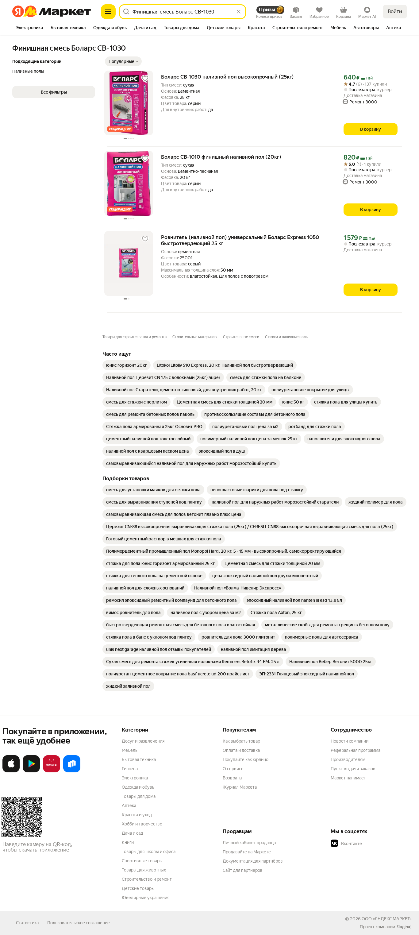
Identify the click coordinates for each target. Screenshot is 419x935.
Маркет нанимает (348, 777)
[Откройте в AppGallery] (51, 771)
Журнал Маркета (240, 787)
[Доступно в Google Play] (31, 771)
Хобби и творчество (142, 823)
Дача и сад (132, 833)
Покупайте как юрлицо (245, 759)
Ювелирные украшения (145, 897)
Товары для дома (139, 796)
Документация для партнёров (253, 861)
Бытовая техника (139, 759)
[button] (123, 61)
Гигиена (130, 768)
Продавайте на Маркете (247, 851)
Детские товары (138, 888)
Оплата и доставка (241, 750)
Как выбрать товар (241, 741)
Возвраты (232, 777)
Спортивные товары (142, 860)
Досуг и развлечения (143, 741)
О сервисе (233, 768)
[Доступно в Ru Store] (71, 771)
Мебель (129, 750)
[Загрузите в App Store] (11, 771)
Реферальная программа (355, 750)
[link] (126, 365)
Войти (395, 11)
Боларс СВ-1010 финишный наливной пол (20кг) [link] (221, 157)
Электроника (135, 777)
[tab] (29, 28)
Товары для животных (144, 869)
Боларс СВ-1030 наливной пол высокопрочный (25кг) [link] (227, 77)
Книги (128, 842)
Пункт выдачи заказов (353, 768)
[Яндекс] (404, 926)
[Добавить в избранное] (145, 78)
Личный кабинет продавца (249, 842)
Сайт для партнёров (243, 870)
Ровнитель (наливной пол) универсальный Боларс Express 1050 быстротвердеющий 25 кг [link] (240, 240)
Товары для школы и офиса (148, 851)
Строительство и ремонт (147, 879)
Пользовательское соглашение (78, 922)
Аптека (129, 805)
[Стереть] (238, 11)
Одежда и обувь (138, 787)
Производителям (348, 759)
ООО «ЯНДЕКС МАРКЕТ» (387, 918)
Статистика (27, 922)
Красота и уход (137, 814)
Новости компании (349, 741)
